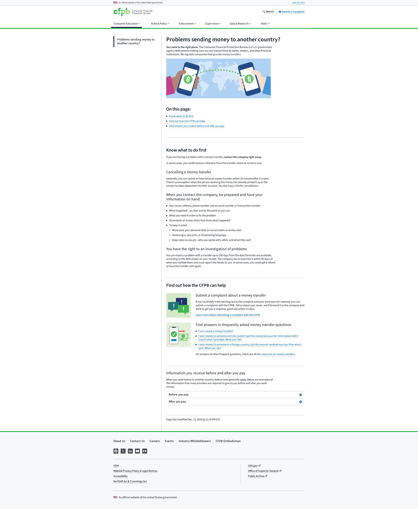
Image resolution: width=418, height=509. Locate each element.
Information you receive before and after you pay (196, 126)
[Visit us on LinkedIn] (130, 450)
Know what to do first (181, 116)
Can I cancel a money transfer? (216, 331)
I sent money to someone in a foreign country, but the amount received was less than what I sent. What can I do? (250, 346)
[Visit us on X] (123, 450)
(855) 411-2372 (298, 2)
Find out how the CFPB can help (187, 121)
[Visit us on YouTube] (137, 450)
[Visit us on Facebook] (115, 450)
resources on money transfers (278, 354)
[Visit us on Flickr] (144, 450)
